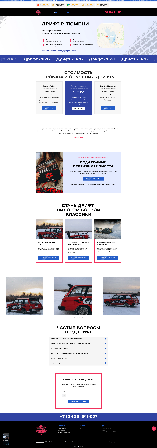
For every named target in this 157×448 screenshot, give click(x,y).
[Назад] (2, 298)
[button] (74, 317)
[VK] (103, 426)
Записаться (82, 428)
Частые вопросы (61, 430)
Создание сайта (40, 441)
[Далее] (155, 298)
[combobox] (64, 395)
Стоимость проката (62, 428)
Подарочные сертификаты (64, 432)
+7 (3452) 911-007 (78, 417)
